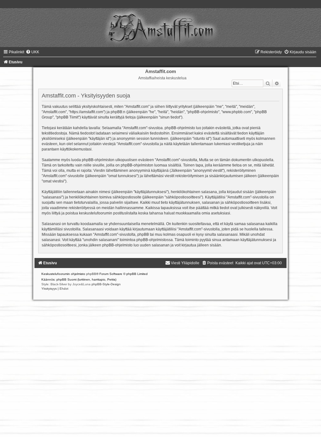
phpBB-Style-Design (106, 284)
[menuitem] (32, 52)
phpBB (91, 274)
